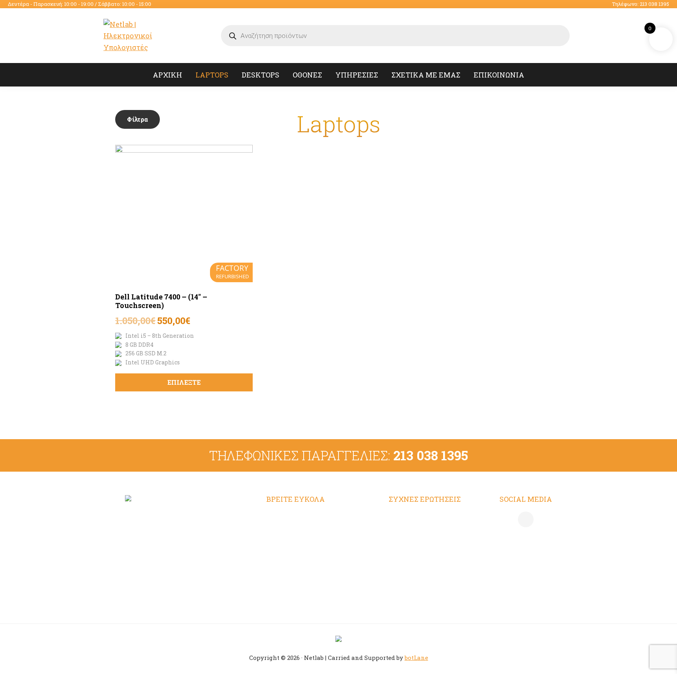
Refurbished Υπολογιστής (311, 532)
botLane (416, 657)
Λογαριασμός (289, 517)
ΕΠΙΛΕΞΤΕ (184, 382)
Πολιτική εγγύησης (421, 578)
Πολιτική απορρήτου (424, 532)
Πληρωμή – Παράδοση (427, 547)
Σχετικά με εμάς (294, 563)
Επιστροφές (409, 563)
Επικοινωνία (288, 578)
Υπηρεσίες (284, 547)
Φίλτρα (137, 119)
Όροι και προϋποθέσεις (427, 517)
